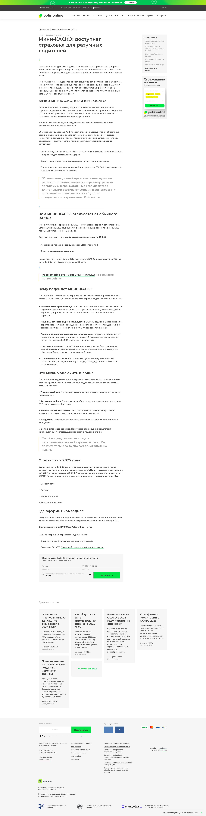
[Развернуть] (90, 574)
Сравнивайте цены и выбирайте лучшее (82, 547)
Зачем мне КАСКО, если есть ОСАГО (154, 42)
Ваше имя (45, 569)
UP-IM (164, 750)
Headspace (163, 748)
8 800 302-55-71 (45, 760)
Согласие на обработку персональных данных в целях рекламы (116, 757)
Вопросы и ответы (78, 753)
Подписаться (81, 730)
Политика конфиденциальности (117, 746)
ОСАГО (76, 15)
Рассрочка (161, 15)
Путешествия (112, 15)
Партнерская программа (81, 743)
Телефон (85, 569)
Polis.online (44, 30)
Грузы (150, 15)
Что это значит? (190, 813)
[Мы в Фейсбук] (119, 730)
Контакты (76, 8)
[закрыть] (166, 2)
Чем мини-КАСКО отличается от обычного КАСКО (154, 49)
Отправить (107, 575)
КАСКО (86, 15)
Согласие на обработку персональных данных (113, 751)
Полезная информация (92, 8)
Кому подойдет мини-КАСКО (154, 55)
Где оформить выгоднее (151, 69)
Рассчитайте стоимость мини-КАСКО (68, 274)
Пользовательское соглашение (116, 743)
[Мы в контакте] (108, 730)
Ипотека (97, 15)
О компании (66, 8)
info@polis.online (45, 757)
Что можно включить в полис (154, 60)
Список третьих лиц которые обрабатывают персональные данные (116, 770)
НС (123, 15)
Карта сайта (76, 756)
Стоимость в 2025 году (154, 65)
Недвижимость (136, 15)
